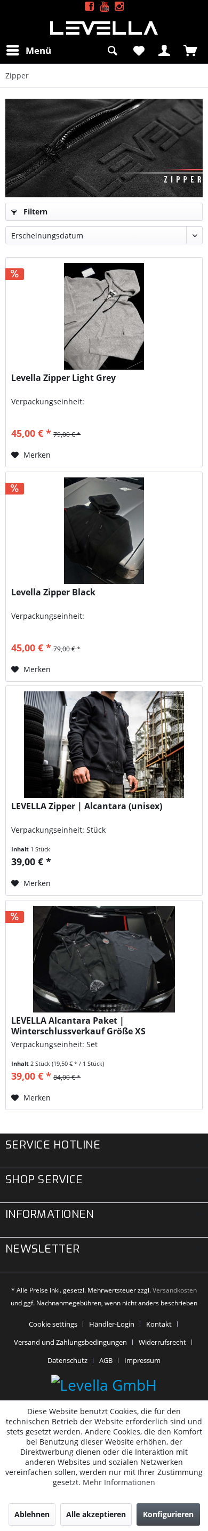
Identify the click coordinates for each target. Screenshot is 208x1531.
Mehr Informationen (119, 1482)
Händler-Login (111, 1324)
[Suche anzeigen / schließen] (112, 50)
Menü (38, 50)
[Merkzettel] (138, 50)
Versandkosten (175, 1290)
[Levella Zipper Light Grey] (104, 316)
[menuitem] (28, 50)
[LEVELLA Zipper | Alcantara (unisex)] (104, 744)
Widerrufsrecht (162, 1342)
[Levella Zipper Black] (104, 530)
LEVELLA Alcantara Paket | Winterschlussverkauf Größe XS (78, 1025)
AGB (106, 1360)
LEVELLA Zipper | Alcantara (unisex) (86, 806)
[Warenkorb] (191, 50)
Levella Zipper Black (53, 592)
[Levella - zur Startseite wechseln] (104, 28)
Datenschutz (67, 1360)
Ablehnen (32, 1514)
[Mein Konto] (164, 50)
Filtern (34, 211)
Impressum (142, 1360)
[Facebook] (89, 6)
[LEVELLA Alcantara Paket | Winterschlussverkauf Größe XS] (104, 959)
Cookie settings (53, 1324)
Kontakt (159, 1324)
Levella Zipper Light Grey (63, 378)
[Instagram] (119, 6)
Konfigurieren (168, 1514)
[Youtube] (104, 6)
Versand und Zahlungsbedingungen (70, 1342)
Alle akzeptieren (96, 1514)
